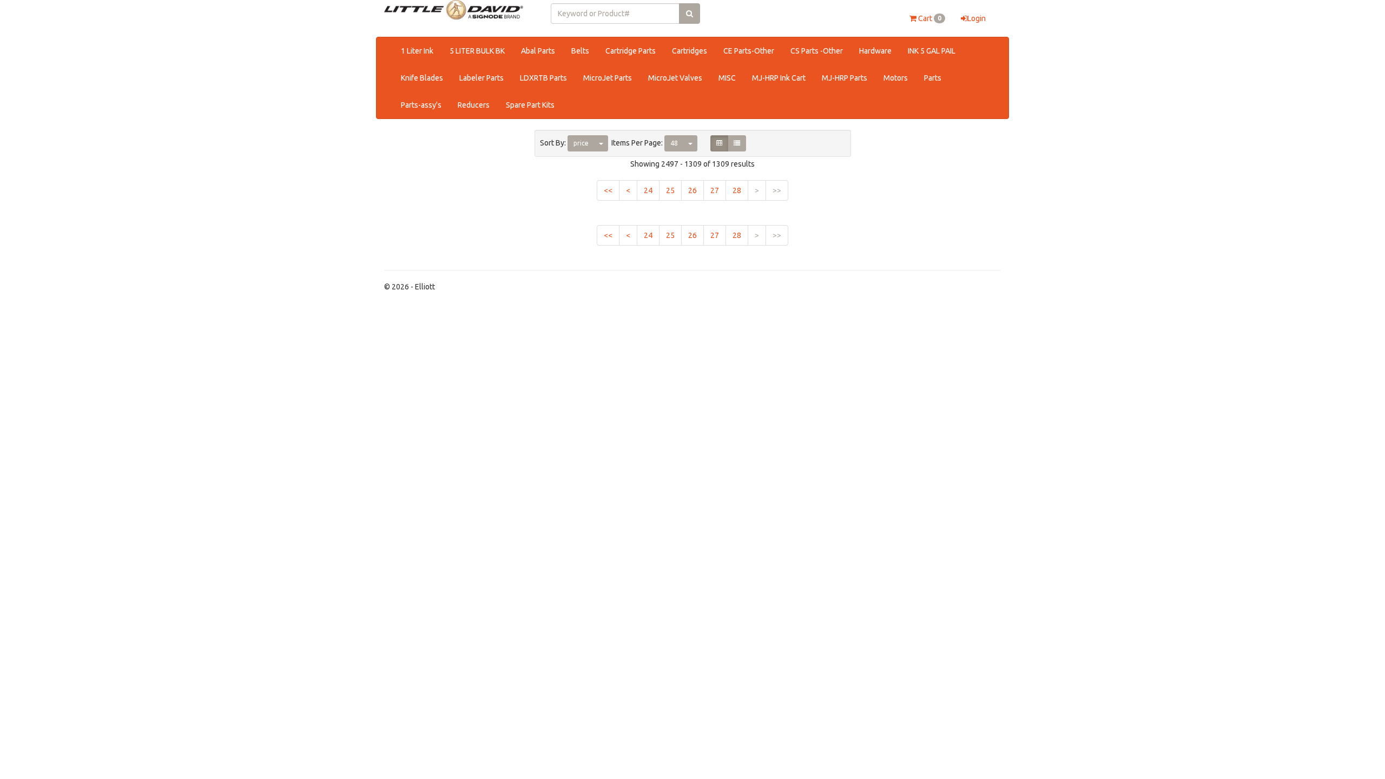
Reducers (474, 105)
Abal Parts (538, 51)
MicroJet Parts (607, 78)
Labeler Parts (481, 78)
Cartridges (689, 51)
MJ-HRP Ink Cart (779, 78)
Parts (932, 78)
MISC (727, 78)
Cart (928, 18)
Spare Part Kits (530, 105)
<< (608, 190)
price (581, 143)
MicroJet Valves (675, 78)
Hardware (875, 51)
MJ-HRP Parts (844, 78)
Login (976, 18)
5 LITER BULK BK (477, 51)
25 (670, 190)
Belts (580, 51)
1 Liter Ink (417, 51)
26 (692, 190)
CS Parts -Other (816, 51)
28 (737, 190)
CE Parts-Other (748, 51)
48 (674, 143)
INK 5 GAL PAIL (931, 51)
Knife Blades (422, 78)
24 (648, 190)
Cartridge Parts (630, 51)
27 (714, 190)
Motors (895, 78)
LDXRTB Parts (543, 78)
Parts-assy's (421, 105)
